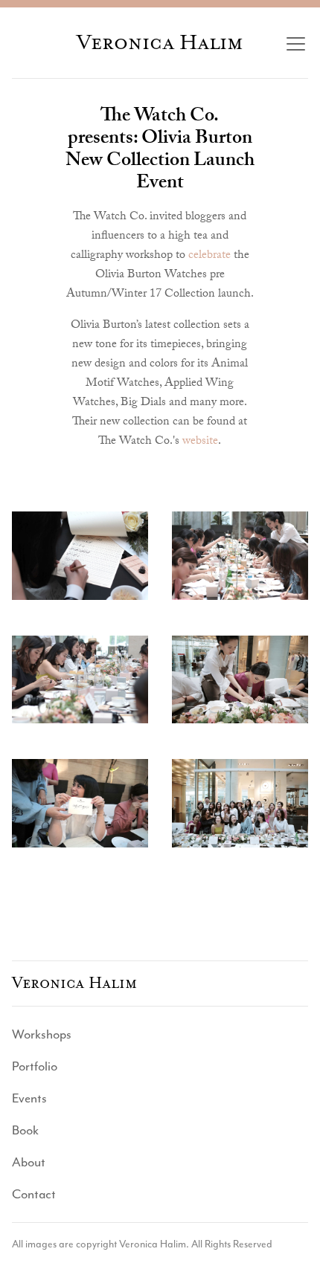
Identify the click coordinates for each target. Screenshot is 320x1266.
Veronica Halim (160, 42)
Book (25, 1130)
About (28, 1162)
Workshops (41, 1034)
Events (29, 1098)
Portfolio (34, 1066)
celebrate (209, 256)
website (200, 442)
